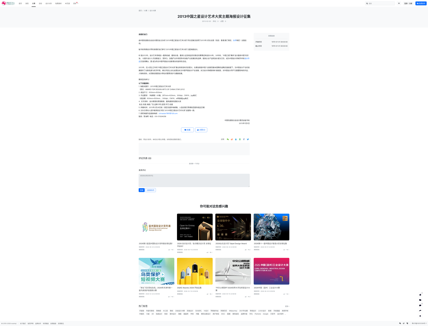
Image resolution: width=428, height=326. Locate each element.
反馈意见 (61, 323)
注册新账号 (150, 190)
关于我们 (23, 323)
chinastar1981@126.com (168, 113)
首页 (20, 3)
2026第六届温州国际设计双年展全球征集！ (156, 243)
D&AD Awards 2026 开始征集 (189, 288)
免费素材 (58, 3)
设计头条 (48, 3)
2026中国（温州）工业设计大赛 (267, 288)
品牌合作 (38, 323)
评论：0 (215, 21)
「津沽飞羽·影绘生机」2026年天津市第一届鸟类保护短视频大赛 (155, 289)
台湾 (234, 40)
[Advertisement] (194, 149)
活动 (40, 3)
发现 (27, 3)
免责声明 (30, 323)
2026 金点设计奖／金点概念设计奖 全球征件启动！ (194, 244)
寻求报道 (46, 323)
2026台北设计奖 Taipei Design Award (231, 243)
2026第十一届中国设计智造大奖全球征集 (270, 243)
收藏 (188, 130)
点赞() (202, 130)
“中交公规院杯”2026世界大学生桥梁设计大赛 (233, 289)
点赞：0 (223, 21)
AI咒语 (67, 3)
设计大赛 (153, 10)
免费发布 (422, 3)
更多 (287, 306)
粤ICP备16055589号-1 (419, 323)
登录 (141, 190)
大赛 (33, 3)
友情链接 (53, 323)
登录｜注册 (408, 3)
